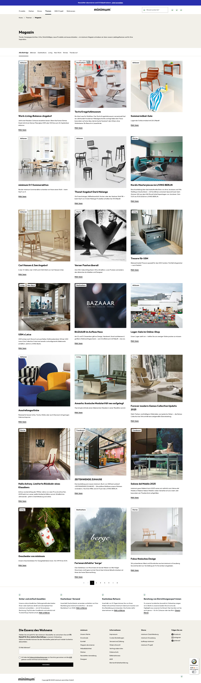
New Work (57, 53)
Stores (143, 630)
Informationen (115, 630)
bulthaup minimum (147, 641)
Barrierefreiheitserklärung (119, 663)
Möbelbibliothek (86, 648)
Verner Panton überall (87, 265)
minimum (83, 630)
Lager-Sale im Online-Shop (145, 331)
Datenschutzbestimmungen (39, 657)
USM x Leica (24, 334)
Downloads (84, 638)
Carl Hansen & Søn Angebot (33, 265)
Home (21, 18)
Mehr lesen (22, 130)
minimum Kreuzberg (148, 638)
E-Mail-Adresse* (24, 647)
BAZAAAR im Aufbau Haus (89, 331)
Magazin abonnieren (87, 645)
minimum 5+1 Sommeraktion (33, 184)
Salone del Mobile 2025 (143, 483)
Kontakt (83, 641)
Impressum (113, 634)
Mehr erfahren (44, 613)
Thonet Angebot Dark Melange (91, 191)
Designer (83, 659)
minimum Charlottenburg (149, 634)
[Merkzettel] (172, 10)
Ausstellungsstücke (28, 410)
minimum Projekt (147, 645)
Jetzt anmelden (117, 3)
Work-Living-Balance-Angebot (35, 116)
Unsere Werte (85, 634)
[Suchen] (144, 9)
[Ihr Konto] (177, 10)
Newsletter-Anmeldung (88, 656)
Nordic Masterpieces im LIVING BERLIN (152, 184)
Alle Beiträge (23, 53)
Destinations (42, 53)
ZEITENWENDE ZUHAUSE (88, 479)
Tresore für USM (139, 258)
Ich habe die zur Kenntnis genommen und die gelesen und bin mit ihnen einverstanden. (46, 658)
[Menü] (197, 659)
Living (50, 53)
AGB (70, 657)
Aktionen (33, 53)
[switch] (194, 672)
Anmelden (46, 665)
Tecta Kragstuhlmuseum (88, 111)
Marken (83, 652)
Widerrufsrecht (115, 645)
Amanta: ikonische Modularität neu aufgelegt (99, 403)
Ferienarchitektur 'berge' (88, 563)
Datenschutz (114, 652)
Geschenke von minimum (31, 556)
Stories (65, 53)
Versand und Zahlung (117, 641)
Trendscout (73, 53)
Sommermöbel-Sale (141, 116)
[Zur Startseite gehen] (101, 9)
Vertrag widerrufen (116, 648)
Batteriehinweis (115, 656)
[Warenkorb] (180, 10)
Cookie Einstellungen (117, 638)
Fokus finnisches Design (143, 558)
